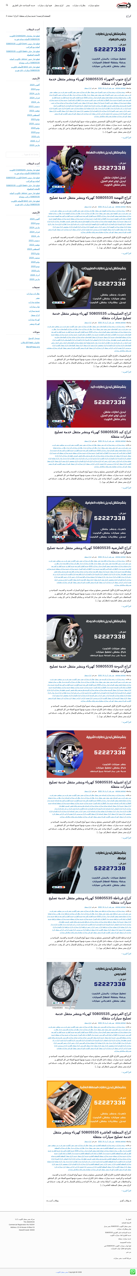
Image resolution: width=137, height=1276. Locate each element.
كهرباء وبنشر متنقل (120, 232)
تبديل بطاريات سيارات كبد (78, 448)
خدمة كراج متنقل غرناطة (116, 922)
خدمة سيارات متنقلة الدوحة (61, 687)
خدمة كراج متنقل (98, 103)
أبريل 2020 (35, 141)
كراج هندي (109, 114)
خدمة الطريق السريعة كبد (65, 450)
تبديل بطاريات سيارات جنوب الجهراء (64, 95)
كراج (93, 106)
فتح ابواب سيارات (45, 5)
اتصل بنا (128, 1219)
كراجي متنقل (96, 114)
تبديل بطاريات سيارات (83, 95)
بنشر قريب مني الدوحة (120, 682)
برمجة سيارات (120, 92)
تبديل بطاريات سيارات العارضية (73, 563)
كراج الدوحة (122, 693)
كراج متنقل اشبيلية (105, 814)
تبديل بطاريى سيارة (59, 213)
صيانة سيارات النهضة (91, 221)
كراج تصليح (90, 108)
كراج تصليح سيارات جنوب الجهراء (75, 108)
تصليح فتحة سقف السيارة (105, 97)
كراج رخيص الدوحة (96, 695)
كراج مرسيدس (117, 114)
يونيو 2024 (35, 89)
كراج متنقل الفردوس (86, 1046)
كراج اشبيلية (110, 809)
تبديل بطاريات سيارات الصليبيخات (70, 329)
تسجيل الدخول (34, 338)
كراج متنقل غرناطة (92, 930)
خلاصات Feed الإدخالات (30, 342)
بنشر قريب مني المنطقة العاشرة (113, 1148)
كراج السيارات (69, 106)
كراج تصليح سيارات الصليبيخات (76, 343)
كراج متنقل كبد (121, 464)
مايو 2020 (35, 136)
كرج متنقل (79, 114)
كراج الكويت (61, 106)
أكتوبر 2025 (35, 85)
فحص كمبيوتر (111, 106)
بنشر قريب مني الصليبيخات (119, 329)
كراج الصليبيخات (69, 340)
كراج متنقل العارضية (86, 580)
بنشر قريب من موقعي (60, 92)
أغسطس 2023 (33, 115)
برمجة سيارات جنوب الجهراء (107, 92)
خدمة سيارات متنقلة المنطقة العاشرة (100, 1156)
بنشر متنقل (94, 95)
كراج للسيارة (97, 111)
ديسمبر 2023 (34, 106)
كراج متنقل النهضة (108, 229)
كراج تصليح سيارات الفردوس (88, 1043)
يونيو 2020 (35, 132)
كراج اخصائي (87, 106)
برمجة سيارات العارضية (108, 561)
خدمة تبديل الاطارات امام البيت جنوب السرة (103, 100)
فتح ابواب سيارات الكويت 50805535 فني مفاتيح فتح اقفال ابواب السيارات (117, 1247)
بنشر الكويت (72, 92)
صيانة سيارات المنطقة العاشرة (116, 1159)
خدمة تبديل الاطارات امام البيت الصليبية (111, 334)
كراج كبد (89, 461)
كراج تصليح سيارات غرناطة (111, 927)
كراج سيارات (106, 111)
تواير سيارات (35, 307)
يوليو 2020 (35, 128)
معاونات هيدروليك (110, 116)
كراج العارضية (80, 574)
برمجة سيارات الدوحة (109, 679)
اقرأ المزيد (127, 137)
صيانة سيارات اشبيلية (91, 806)
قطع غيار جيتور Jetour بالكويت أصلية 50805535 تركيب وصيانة (25, 61)
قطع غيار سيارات (101, 106)
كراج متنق (80, 111)
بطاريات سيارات (79, 5)
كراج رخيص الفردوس (64, 1043)
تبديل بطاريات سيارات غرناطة (74, 914)
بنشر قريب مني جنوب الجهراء (114, 95)
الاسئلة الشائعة (126, 1223)
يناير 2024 (35, 102)
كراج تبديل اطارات (111, 108)
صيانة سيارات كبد (98, 456)
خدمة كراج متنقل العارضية (101, 571)
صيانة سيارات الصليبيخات (67, 337)
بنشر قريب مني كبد (122, 448)
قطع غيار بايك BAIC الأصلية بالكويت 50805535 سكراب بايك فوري (25, 68)
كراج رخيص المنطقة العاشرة (98, 1164)
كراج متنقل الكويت (62, 111)
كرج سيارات (87, 114)
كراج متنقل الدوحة (121, 698)
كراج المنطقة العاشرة (110, 1161)
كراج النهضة (95, 224)
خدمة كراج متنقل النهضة (116, 221)
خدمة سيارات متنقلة (77, 219)
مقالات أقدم (125, 1201)
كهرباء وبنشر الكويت (69, 114)
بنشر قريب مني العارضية (120, 563)
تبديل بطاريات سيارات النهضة (75, 213)
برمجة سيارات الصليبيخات (107, 326)
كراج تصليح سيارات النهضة (118, 227)
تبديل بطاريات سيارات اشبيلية (74, 798)
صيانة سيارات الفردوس (70, 1038)
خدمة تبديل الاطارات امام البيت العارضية (112, 569)
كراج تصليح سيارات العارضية (88, 577)
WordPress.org (33, 347)
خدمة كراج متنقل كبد (120, 456)
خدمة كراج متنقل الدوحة (116, 690)
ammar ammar (120, 88)
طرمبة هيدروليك (121, 106)
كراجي (103, 114)
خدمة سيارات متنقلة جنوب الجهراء (116, 103)
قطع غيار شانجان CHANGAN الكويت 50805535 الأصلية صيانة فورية (25, 37)
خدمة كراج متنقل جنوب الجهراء (83, 103)
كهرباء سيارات (34, 319)
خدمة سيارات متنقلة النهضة (61, 219)
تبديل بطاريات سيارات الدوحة (74, 682)
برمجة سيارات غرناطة (109, 911)
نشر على (106, 88)
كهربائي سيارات (122, 116)
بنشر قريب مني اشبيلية (120, 798)
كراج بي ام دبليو (122, 108)
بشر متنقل (94, 92)
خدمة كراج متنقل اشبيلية (116, 806)
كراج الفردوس (80, 1040)
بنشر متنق (101, 95)
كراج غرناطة (69, 927)
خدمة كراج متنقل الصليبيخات (94, 337)
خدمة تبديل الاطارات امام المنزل (78, 100)
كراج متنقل (58, 5)
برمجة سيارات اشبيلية (109, 795)
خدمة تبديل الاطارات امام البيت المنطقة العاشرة (94, 1153)
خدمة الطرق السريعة (76, 97)
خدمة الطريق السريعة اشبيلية (64, 800)
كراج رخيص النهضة (96, 227)
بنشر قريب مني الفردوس (120, 1029)
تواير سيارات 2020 (90, 97)
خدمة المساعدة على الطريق (23, 5)
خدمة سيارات (62, 100)
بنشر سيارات (118, 1258)
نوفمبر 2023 (34, 111)
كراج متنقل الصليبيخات (75, 345)
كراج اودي (88, 224)
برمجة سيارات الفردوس (108, 1027)
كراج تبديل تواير (100, 108)
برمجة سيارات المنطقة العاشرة (106, 1145)
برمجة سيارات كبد (110, 445)
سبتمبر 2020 (34, 123)
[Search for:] (23, 154)
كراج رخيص (106, 227)
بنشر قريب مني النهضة (120, 213)
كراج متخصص (88, 111)
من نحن (128, 1252)
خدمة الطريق (65, 97)
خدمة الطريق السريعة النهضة (64, 216)
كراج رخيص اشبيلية (76, 811)
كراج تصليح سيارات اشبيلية (99, 811)
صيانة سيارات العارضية (76, 571)
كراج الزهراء (79, 106)
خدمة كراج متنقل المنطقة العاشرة (66, 1156)
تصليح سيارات (93, 5)
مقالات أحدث (53, 1201)
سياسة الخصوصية (125, 1242)
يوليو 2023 (35, 119)
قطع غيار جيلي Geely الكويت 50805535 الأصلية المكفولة (23, 53)
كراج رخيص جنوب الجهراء (118, 111)
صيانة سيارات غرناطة (91, 922)
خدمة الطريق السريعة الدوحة (64, 685)
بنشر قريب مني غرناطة (120, 914)
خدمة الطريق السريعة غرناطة (64, 916)
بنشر (68, 5)
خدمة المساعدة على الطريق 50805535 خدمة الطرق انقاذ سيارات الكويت (118, 1234)
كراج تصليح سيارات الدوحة (118, 695)
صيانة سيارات (68, 103)
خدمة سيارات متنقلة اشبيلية (61, 803)
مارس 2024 (34, 93)
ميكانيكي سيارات (99, 116)
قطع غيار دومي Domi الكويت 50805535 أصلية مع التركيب (23, 45)
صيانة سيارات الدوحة (91, 690)
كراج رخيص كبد (106, 461)
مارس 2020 (35, 145)
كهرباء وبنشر (35, 324)
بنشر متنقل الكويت (62, 1272)
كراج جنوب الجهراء (59, 108)
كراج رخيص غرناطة (88, 927)
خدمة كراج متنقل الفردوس (95, 1038)
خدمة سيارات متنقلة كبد (64, 453)
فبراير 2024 (35, 98)
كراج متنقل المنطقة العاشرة (106, 1167)
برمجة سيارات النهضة (109, 211)
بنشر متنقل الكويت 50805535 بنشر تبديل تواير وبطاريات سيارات (117, 1227)
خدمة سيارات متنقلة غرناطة (61, 919)
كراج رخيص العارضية (64, 577)
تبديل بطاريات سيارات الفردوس (72, 1029)
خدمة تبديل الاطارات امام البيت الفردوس (112, 1035)
